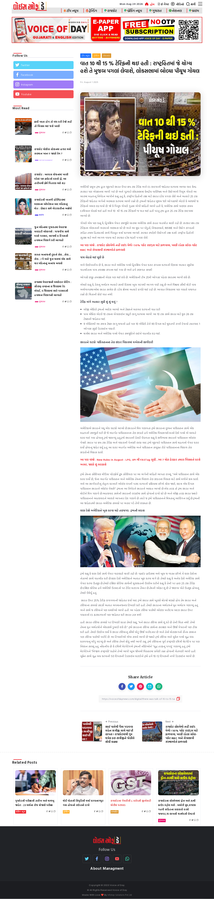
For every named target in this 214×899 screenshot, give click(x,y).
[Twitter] (43, 65)
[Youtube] (43, 94)
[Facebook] (43, 75)
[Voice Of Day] (107, 840)
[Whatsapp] (127, 859)
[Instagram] (43, 84)
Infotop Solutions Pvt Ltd (120, 894)
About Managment (107, 868)
